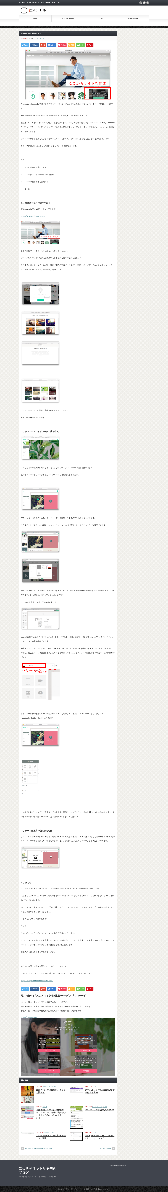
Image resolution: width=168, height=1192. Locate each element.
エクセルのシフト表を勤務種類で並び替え (38, 1148)
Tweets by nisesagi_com (118, 1165)
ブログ (100, 18)
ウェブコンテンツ (39, 38)
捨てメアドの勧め (105, 1148)
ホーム (35, 18)
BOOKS (45, 1086)
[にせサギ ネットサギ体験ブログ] (33, 13)
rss (140, 2)
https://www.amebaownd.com (33, 216)
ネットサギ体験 (68, 18)
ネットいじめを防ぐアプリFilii (99, 1110)
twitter (144, 2)
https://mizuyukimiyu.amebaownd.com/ (37, 981)
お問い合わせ (133, 18)
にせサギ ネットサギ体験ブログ (37, 1170)
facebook (147, 2)
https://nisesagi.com (29, 1017)
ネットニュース (97, 1107)
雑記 (55, 1086)
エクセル (46, 1132)
